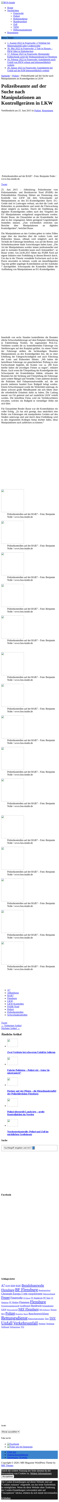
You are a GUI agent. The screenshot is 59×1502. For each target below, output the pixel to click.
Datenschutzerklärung (17, 1454)
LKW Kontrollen (15, 1004)
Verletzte (50, 1323)
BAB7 (10, 995)
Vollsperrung (15, 1327)
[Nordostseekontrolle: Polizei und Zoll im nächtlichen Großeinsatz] (12, 1125)
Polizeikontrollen (15, 1012)
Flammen (24, 1302)
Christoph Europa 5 (12, 1293)
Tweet (4, 184)
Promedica (19, 1314)
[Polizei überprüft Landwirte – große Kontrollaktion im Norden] (12, 1105)
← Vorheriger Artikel (11, 1025)
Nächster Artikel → (10, 1028)
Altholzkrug (13, 992)
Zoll (15, 24)
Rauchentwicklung (39, 1313)
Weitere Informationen (41, 1473)
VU (22, 1327)
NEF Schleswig (44, 1310)
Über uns (11, 1452)
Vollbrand (5, 1327)
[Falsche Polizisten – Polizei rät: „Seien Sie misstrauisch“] (12, 1064)
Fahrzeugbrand (49, 1294)
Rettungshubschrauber (36, 1319)
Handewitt (36, 1305)
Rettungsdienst (20, 18)
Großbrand (25, 1305)
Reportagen (12, 32)
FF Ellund (26, 1298)
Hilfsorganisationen (22, 29)
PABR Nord (13, 1006)
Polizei (16, 16)
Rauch (26, 1314)
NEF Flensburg (28, 1309)
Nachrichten (13, 10)
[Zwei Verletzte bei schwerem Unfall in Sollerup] (12, 1046)
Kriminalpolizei (47, 1306)
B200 (13, 1285)
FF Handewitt (37, 1298)
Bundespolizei (20, 21)
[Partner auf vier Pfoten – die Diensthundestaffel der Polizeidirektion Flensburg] (12, 1085)
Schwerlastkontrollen (17, 1015)
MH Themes (7, 1465)
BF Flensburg (26, 1289)
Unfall (7, 1322)
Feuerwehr (18, 13)
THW (16, 27)
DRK (25, 1294)
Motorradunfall (12, 1310)
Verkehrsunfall (25, 1323)
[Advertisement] (29, 144)
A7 (8, 990)
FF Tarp (47, 1298)
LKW (10, 1001)
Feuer (5, 1297)
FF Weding (14, 1302)
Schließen (6, 1498)
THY (52, 1318)
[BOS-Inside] (29, 2)
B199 (7, 1286)
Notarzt (54, 1310)
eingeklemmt (35, 1293)
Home (10, 7)
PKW (3, 1314)
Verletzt (42, 1323)
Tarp (47, 1318)
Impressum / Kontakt (17, 1457)
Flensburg (12, 998)
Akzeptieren (7, 1476)
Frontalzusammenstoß (10, 1306)
